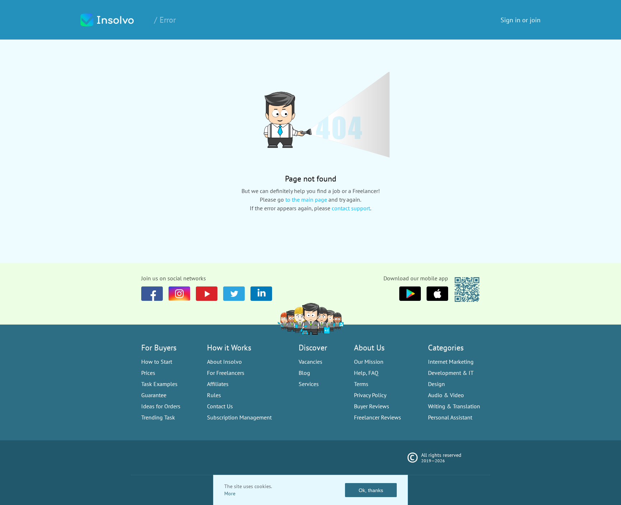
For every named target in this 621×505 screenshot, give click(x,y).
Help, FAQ (366, 372)
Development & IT (451, 372)
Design (436, 383)
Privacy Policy (370, 395)
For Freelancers (225, 372)
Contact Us (220, 406)
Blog (304, 372)
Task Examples (159, 383)
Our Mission (368, 361)
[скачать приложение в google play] (437, 293)
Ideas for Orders (160, 406)
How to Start (156, 361)
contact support (351, 208)
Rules (214, 395)
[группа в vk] (179, 293)
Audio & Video (446, 395)
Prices (148, 372)
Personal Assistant (450, 417)
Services (309, 383)
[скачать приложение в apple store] (410, 293)
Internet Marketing (451, 361)
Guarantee (153, 395)
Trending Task (158, 417)
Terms (361, 383)
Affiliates (218, 383)
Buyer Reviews (371, 406)
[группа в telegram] (234, 293)
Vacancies (310, 361)
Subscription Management (239, 417)
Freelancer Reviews (377, 417)
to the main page (306, 199)
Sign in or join (520, 20)
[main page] (114, 20)
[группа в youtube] (261, 293)
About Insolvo (224, 361)
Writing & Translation (454, 406)
